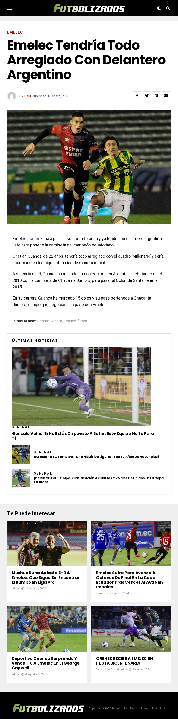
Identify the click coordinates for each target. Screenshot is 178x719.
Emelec (70, 321)
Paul (27, 96)
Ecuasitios (159, 708)
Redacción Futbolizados (111, 669)
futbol (82, 321)
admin (16, 588)
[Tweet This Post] (147, 95)
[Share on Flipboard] (156, 95)
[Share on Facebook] (137, 95)
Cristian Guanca (49, 321)
